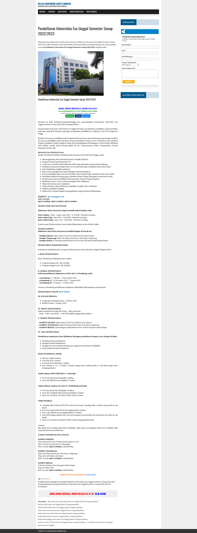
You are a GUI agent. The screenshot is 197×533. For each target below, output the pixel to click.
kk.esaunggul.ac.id (56, 196)
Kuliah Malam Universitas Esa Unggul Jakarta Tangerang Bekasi (60, 516)
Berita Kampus (92, 11)
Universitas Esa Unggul (46, 525)
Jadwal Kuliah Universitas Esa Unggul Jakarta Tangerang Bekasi (60, 507)
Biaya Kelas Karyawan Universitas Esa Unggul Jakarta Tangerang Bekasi (73, 501)
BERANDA (42, 11)
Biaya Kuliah (62, 11)
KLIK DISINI (64, 292)
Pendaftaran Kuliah (77, 11)
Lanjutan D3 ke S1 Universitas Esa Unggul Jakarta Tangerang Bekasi (62, 522)
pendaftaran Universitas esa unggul (100, 522)
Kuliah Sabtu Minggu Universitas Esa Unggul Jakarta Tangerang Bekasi (63, 519)
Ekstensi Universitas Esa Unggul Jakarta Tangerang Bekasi (58, 504)
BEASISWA (52, 11)
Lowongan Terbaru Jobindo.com (134, 95)
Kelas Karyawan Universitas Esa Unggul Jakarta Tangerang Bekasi (61, 510)
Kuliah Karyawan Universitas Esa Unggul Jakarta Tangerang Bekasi (61, 513)
